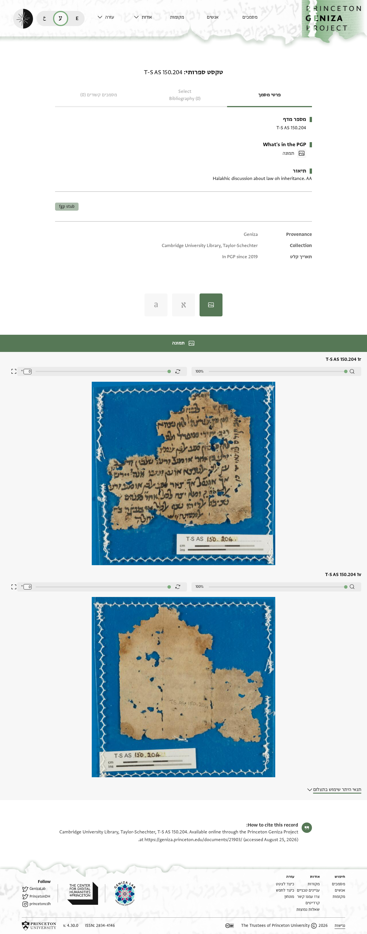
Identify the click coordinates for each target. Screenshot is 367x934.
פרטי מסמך (269, 95)
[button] (334, 21)
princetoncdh (40, 904)
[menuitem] (259, 20)
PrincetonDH (40, 896)
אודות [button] (147, 17)
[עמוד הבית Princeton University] (39, 926)
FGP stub (67, 206)
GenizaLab (38, 888)
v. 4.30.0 (70, 925)
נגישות (340, 925)
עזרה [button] (109, 17)
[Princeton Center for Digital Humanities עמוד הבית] (78, 893)
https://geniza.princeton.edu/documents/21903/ (193, 840)
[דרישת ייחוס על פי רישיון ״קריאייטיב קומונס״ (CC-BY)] (229, 925)
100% (200, 371)
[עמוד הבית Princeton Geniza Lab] (120, 893)
